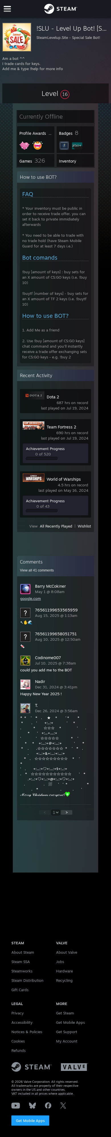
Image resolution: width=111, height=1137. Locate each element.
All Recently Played (56, 526)
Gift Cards (19, 989)
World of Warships (64, 479)
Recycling (64, 980)
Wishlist (84, 526)
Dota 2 (53, 396)
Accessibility (21, 1022)
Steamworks (21, 971)
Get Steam (65, 1013)
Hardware (64, 971)
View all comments (37, 570)
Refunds (18, 1050)
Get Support (66, 1031)
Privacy (17, 1013)
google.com (30, 598)
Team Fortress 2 (61, 426)
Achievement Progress (45, 448)
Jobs (60, 961)
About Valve (66, 952)
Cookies (18, 1041)
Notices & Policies (26, 1031)
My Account (66, 1041)
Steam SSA (20, 961)
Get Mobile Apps (30, 1120)
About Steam (22, 952)
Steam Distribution (27, 980)
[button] (55, 93)
